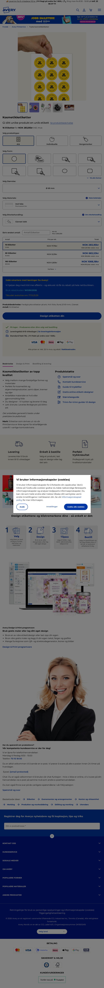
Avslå (22, 507)
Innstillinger (52, 506)
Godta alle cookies (75, 507)
